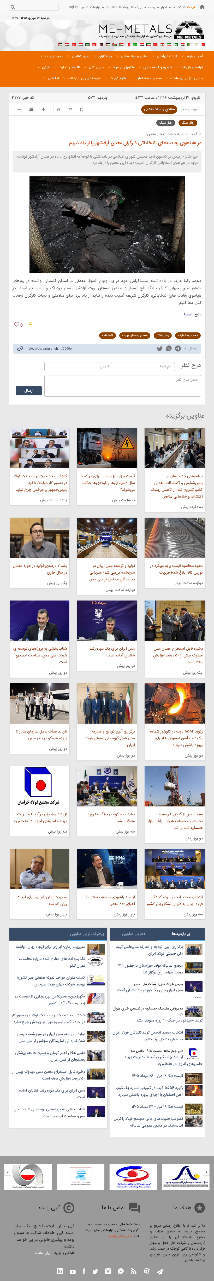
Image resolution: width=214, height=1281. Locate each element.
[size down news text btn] (19, 110)
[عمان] (114, 44)
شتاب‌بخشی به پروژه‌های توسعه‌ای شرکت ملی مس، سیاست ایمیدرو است (40, 655)
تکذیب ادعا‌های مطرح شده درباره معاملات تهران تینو (52, 962)
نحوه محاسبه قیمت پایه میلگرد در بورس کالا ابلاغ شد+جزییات (176, 569)
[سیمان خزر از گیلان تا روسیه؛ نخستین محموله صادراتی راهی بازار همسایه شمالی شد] (175, 786)
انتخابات (107, 335)
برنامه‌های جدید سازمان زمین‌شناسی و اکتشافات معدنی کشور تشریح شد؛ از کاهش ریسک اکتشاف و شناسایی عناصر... (177, 486)
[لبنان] (162, 44)
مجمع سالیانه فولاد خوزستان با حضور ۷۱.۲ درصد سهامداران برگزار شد (150, 969)
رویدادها (136, 7)
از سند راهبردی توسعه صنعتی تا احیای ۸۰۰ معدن (110, 900)
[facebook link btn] (84, 1271)
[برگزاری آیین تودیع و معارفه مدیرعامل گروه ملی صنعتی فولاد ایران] (107, 703)
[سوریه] (81, 44)
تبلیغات (95, 7)
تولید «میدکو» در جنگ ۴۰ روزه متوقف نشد (111, 817)
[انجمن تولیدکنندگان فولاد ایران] (28, 1177)
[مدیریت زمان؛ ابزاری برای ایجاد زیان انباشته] (39, 869)
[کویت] (148, 44)
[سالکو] (186, 1177)
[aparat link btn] (147, 1271)
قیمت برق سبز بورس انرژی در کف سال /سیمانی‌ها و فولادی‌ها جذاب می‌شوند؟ (108, 483)
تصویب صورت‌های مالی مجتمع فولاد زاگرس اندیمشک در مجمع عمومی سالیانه (148, 1122)
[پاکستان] (176, 44)
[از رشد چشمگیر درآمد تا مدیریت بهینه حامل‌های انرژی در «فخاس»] (39, 786)
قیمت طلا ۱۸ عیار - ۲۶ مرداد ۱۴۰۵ (157, 1076)
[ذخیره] (82, 109)
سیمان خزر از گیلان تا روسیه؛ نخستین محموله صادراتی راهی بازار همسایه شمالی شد (175, 821)
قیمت (191, 7)
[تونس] (94, 44)
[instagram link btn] (108, 1271)
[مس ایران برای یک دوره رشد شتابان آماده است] (107, 621)
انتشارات (111, 7)
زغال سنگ (187, 122)
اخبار (164, 7)
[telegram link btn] (160, 1272)
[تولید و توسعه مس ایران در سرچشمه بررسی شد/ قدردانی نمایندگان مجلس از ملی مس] (107, 538)
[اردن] (108, 44)
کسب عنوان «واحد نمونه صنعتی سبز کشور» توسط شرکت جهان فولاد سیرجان (51, 981)
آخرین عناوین (133, 934)
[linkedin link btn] (60, 1271)
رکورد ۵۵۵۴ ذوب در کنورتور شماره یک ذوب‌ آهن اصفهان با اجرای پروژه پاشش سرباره (176, 738)
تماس (84, 7)
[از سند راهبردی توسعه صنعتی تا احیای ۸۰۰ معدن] (107, 869)
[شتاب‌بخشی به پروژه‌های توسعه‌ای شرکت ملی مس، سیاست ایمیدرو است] (39, 621)
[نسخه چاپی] (59, 109)
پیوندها (124, 7)
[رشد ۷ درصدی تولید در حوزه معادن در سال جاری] (39, 538)
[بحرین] (203, 44)
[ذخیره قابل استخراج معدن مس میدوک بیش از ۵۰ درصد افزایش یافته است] (175, 621)
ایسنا (188, 314)
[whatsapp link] (169, 349)
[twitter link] (160, 349)
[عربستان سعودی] (87, 44)
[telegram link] (178, 349)
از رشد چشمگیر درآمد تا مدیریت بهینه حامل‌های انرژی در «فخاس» (40, 817)
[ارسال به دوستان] (70, 109)
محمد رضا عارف (188, 335)
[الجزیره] (189, 44)
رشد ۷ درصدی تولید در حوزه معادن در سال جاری (40, 569)
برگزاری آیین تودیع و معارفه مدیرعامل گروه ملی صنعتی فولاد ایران (110, 738)
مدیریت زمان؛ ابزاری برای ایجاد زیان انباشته (42, 900)
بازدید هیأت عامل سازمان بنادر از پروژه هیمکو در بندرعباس (41, 735)
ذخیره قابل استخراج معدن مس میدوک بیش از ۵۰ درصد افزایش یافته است (178, 655)
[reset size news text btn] (31, 110)
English (73, 7)
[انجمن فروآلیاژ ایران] (80, 1177)
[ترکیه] (74, 44)
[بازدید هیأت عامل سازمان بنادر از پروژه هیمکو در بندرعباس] (39, 703)
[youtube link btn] (73, 1272)
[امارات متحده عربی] (60, 44)
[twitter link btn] (95, 1272)
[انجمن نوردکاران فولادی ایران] (133, 1177)
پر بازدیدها (181, 934)
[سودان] (121, 44)
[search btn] (12, 7)
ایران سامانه (43, 1253)
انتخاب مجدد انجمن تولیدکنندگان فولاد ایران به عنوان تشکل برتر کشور (175, 900)
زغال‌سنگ (163, 335)
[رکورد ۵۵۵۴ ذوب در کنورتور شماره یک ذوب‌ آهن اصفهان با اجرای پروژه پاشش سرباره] (175, 703)
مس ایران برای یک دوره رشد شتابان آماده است (112, 652)
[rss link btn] (133, 1271)
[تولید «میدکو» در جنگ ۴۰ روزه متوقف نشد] (107, 786)
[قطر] (101, 44)
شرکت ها (179, 7)
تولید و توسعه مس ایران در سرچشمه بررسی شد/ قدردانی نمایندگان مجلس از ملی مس (112, 573)
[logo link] (152, 32)
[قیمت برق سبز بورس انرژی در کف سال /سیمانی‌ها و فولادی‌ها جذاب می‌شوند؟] (107, 448)
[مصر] (182, 44)
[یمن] (67, 44)
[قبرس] (196, 44)
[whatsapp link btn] (121, 1271)
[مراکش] (155, 44)
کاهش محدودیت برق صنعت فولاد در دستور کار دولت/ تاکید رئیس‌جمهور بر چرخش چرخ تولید (40, 483)
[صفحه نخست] (202, 7)
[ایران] (169, 44)
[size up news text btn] (43, 110)
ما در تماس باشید (120, 1236)
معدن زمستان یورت (134, 335)
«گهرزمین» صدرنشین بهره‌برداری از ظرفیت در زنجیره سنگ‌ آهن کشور (50, 1000)
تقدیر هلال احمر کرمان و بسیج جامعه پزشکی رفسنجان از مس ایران (50, 1056)
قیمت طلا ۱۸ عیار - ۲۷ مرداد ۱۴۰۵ (157, 1107)
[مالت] (128, 44)
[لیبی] (135, 44)
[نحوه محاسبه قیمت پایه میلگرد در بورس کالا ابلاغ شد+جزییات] (175, 538)
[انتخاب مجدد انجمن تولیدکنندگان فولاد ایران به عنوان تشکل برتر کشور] (175, 869)
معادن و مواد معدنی (159, 109)
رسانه (151, 7)
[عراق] (142, 44)
